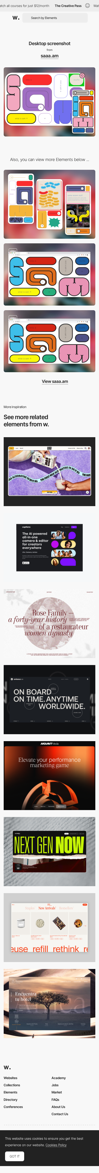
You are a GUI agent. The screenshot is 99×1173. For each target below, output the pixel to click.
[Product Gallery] (49, 927)
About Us (58, 1107)
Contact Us (60, 1114)
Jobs (55, 1085)
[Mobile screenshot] (49, 204)
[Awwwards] (15, 18)
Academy (59, 1078)
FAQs (55, 1100)
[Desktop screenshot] (49, 623)
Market (57, 1092)
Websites (10, 1078)
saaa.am (49, 55)
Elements (10, 1092)
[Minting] (49, 274)
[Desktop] (49, 471)
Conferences (13, 1107)
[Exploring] (49, 341)
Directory (10, 1100)
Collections (12, 1085)
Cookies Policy (56, 1145)
